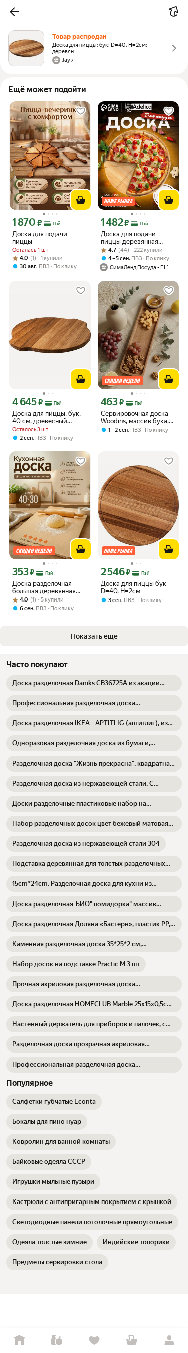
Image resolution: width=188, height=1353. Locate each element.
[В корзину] (81, 200)
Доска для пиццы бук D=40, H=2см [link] (133, 587)
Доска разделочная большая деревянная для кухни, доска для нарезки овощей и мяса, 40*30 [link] (49, 587)
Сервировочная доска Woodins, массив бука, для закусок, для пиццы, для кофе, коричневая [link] (137, 417)
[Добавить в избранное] (81, 111)
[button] (14, 12)
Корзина (131, 1340)
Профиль (169, 1340)
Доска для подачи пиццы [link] (39, 237)
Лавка (56, 1340)
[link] (94, 683)
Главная (19, 1340)
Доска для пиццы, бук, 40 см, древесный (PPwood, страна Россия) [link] (46, 417)
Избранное (94, 1340)
